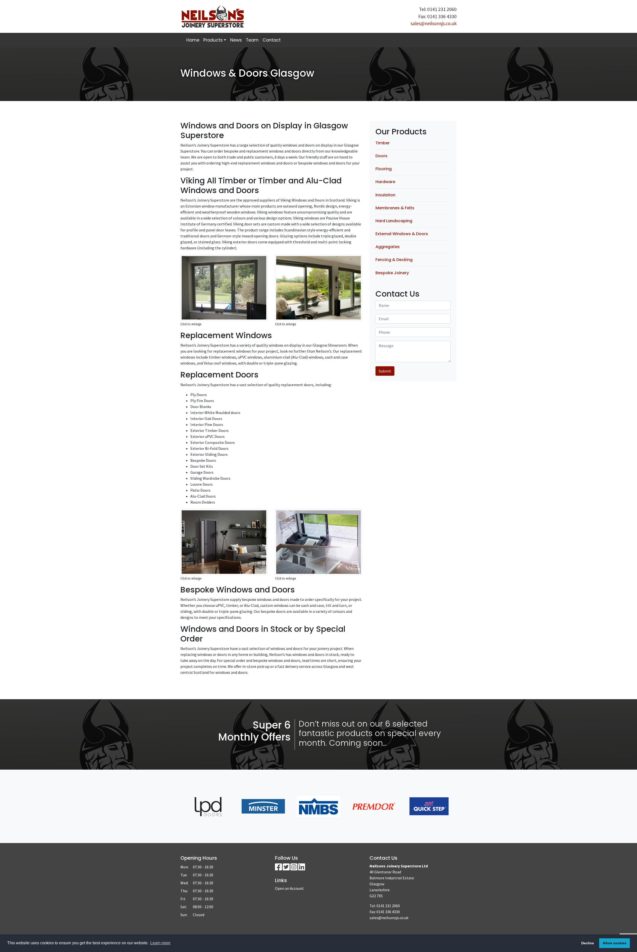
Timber (382, 143)
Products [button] (213, 40)
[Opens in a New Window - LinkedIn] (301, 868)
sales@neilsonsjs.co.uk (434, 23)
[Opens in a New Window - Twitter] (286, 868)
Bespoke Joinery (392, 273)
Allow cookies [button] (615, 943)
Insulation (385, 195)
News (236, 40)
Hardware (385, 182)
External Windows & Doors (401, 234)
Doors (381, 156)
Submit (385, 371)
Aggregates (387, 247)
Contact (272, 40)
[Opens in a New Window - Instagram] (294, 868)
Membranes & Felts (394, 208)
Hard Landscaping (393, 221)
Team (252, 40)
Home (192, 40)
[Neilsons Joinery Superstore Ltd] (247, 16)
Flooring (383, 169)
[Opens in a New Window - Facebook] (279, 868)
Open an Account (289, 888)
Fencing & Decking (394, 260)
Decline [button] (587, 943)
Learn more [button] (160, 943)
